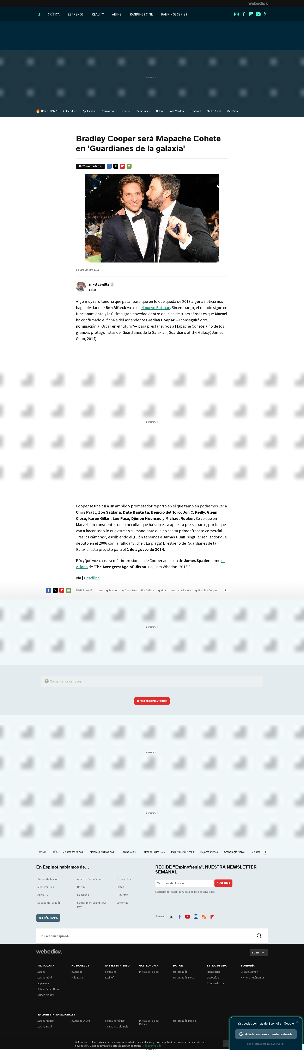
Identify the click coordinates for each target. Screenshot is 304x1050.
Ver (154, 701)
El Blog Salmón (249, 972)
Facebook (243, 14)
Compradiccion (216, 983)
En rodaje (96, 590)
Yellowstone (108, 111)
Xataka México (45, 1021)
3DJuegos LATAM (80, 1021)
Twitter (265, 14)
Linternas (122, 902)
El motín (125, 111)
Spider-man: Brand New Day (91, 905)
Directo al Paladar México (149, 1022)
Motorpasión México (184, 1021)
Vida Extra (77, 977)
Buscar (259, 936)
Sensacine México (115, 1021)
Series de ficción (47, 879)
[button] (101, 284)
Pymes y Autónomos (252, 977)
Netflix (159, 111)
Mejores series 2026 (73, 852)
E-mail (129, 166)
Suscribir (223, 883)
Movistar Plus (45, 887)
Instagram (236, 14)
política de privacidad (202, 892)
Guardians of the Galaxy (139, 590)
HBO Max (122, 895)
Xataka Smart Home (48, 989)
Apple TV (42, 895)
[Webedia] (258, 3)
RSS (204, 915)
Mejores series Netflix (182, 852)
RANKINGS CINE (141, 14)
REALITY (98, 14)
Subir (256, 952)
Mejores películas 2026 (102, 852)
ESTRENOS (76, 14)
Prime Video (143, 111)
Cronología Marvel (235, 852)
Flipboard (250, 14)
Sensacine (110, 972)
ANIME (117, 14)
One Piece (232, 111)
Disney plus (124, 879)
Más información (152, 1046)
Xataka (41, 972)
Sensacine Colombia (116, 1026)
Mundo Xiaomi (45, 995)
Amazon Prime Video (90, 879)
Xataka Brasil (44, 1026)
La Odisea (71, 111)
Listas (120, 887)
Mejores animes (209, 852)
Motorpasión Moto (183, 977)
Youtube (258, 14)
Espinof (109, 977)
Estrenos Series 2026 (154, 852)
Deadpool (195, 111)
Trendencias (213, 972)
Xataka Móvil (44, 977)
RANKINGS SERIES (174, 14)
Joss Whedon (176, 111)
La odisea (83, 895)
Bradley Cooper (208, 590)
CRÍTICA (54, 14)
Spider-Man (89, 111)
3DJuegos (76, 972)
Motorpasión (180, 972)
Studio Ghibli (214, 111)
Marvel (113, 590)
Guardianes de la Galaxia (176, 590)
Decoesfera (213, 977)
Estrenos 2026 (129, 852)
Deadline (91, 577)
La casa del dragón (49, 902)
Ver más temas (48, 918)
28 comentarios (92, 166)
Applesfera (43, 983)
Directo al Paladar (149, 972)
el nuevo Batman (155, 307)
